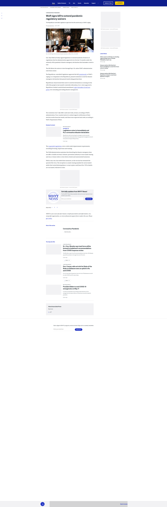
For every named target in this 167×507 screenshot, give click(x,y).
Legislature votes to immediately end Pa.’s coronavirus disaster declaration (76, 131)
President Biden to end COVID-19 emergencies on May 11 (74, 288)
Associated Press (50, 25)
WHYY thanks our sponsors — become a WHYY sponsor (68, 109)
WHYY (44, 3)
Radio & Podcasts (62, 3)
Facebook (52, 207)
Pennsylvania (66, 7)
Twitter (54, 207)
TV (69, 3)
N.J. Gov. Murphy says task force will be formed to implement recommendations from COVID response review (77, 248)
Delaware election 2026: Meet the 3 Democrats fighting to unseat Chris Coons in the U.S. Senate (109, 66)
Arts (74, 3)
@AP (51, 312)
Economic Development (55, 7)
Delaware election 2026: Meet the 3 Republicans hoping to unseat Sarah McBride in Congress (108, 75)
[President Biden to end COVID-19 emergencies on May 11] (53, 291)
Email (57, 207)
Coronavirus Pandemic (53, 12)
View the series (67, 231)
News (53, 3)
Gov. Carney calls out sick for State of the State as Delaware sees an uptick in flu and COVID (77, 268)
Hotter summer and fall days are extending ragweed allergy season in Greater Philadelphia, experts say (109, 58)
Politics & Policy (44, 7)
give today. (49, 218)
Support (94, 3)
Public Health (74, 7)
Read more (50, 309)
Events (79, 3)
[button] (43, 504)
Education (86, 3)
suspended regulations (55, 146)
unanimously (83, 74)
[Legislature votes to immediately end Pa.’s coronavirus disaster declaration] (53, 133)
